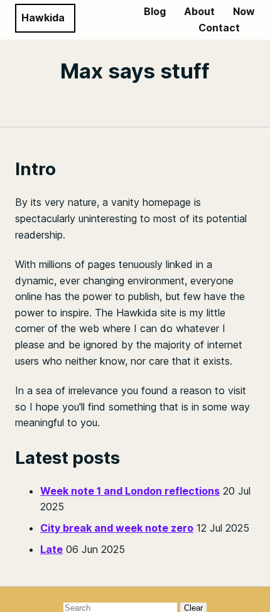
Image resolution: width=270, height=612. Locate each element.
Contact (219, 27)
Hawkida (43, 17)
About (199, 11)
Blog (155, 11)
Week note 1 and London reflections (130, 491)
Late (51, 549)
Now (244, 11)
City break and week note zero (116, 528)
